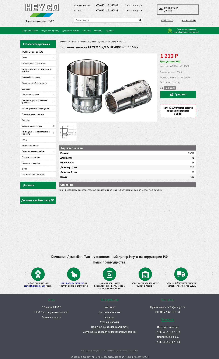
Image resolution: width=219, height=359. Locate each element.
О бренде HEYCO (30, 30)
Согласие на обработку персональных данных (109, 331)
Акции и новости (51, 317)
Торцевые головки (76, 41)
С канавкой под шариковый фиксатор (104, 41)
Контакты (98, 30)
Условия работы (109, 322)
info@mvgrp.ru (176, 307)
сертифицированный (34, 285)
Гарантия (110, 30)
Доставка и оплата (70, 30)
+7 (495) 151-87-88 (107, 5)
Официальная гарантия (72, 282)
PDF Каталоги (189, 20)
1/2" (124, 41)
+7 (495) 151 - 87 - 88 (167, 332)
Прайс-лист (167, 20)
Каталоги (87, 30)
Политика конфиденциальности (109, 327)
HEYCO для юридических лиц (51, 312)
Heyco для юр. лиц (50, 30)
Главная (62, 41)
